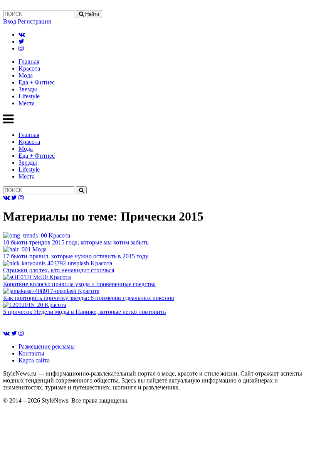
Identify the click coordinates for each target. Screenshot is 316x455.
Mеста (26, 103)
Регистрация (34, 21)
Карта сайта (34, 360)
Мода (25, 75)
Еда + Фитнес (36, 82)
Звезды (27, 89)
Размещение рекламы (46, 346)
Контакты (31, 353)
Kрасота (29, 68)
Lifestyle (29, 96)
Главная (28, 61)
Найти (91, 14)
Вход (9, 21)
